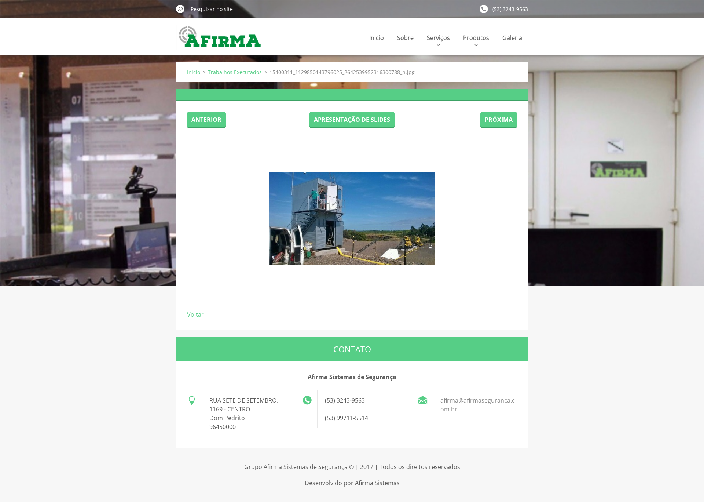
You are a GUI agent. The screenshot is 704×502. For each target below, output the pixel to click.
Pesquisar (180, 8)
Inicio (376, 38)
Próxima (499, 120)
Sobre (405, 38)
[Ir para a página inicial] (220, 41)
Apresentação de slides (352, 120)
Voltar (195, 314)
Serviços (438, 38)
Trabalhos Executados (235, 72)
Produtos (476, 38)
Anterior (206, 120)
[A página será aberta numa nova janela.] (352, 218)
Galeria (512, 38)
